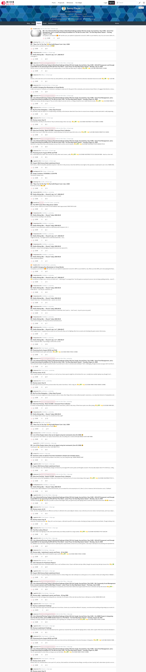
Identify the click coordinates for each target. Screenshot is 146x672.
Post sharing (45, 550)
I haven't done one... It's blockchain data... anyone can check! (46, 300)
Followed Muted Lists (87, 16)
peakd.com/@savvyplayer (60, 19)
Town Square (45, 150)
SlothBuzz (45, 52)
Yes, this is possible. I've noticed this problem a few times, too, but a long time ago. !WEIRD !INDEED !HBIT (57, 457)
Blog (28, 23)
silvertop (35, 42)
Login (105, 3)
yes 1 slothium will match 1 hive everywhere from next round (46, 196)
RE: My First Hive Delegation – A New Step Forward (46, 109)
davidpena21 (36, 171)
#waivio (42, 453)
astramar (35, 433)
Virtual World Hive (46, 85)
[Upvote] (44, 38)
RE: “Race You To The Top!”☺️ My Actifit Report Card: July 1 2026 (50, 44)
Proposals (61, 3)
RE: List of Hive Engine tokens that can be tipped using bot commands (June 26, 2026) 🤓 (57, 435)
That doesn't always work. (37, 175)
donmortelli (36, 192)
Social (44, 23)
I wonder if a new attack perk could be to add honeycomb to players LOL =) (49, 227)
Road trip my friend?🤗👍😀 (38, 185)
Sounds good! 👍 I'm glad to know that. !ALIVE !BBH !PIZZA (45, 447)
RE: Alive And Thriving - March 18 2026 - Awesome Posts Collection (50, 130)
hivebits (35, 28)
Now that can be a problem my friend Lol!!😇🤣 (42, 46)
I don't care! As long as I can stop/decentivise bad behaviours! (46, 320)
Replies (39, 23)
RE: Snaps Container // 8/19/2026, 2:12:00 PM (44, 173)
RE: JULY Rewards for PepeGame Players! (43, 562)
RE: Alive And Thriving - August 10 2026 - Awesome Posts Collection (51, 476)
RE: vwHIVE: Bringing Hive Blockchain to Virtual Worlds (47, 87)
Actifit (42, 42)
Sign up (111, 3)
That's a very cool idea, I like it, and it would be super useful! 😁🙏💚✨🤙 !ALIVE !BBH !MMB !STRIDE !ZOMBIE (58, 554)
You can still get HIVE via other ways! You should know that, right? (47, 416)
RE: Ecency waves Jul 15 (38, 372)
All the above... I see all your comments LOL (41, 289)
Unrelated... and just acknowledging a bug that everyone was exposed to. (49, 248)
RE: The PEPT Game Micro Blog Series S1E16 (44, 204)
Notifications (52, 23)
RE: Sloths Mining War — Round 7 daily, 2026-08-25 (46, 215)
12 (47, 418)
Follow (141, 7)
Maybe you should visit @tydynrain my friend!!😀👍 (44, 426)
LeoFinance (44, 107)
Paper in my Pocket (46, 528)
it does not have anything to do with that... (41, 217)
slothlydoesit (36, 484)
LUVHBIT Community (46, 433)
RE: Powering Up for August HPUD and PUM (44, 152)
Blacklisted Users (56, 16)
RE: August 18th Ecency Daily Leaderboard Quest (45, 163)
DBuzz (43, 75)
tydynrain (35, 63)
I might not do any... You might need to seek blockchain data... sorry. (47, 237)
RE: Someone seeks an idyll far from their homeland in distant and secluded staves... (55, 455)
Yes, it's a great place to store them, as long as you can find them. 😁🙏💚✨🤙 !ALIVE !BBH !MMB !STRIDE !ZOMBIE (60, 652)
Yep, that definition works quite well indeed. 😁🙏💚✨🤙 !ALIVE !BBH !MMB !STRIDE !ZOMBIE (54, 352)
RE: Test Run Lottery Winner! (39, 530)
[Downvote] (46, 38)
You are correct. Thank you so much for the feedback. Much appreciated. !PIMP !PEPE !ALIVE (53, 206)
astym (35, 453)
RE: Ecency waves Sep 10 (38, 120)
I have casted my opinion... (37, 258)
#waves (44, 118)
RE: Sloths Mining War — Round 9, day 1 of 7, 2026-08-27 (47, 54)
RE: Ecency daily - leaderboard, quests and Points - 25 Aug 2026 (49, 595)
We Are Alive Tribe (45, 28)
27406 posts (70, 14)
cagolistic (36, 161)
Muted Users (66, 16)
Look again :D (34, 56)
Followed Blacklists (76, 16)
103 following (78, 14)
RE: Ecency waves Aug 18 (38, 519)
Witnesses (70, 3)
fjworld (35, 202)
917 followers (61, 14)
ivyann (35, 443)
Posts (54, 3)
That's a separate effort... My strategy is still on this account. (46, 341)
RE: (32, 77)
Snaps (44, 171)
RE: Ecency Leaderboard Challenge (41, 605)
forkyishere (36, 52)
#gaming (44, 560)
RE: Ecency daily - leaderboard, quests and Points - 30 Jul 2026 (49, 552)
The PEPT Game (49, 202)
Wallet (117, 23)
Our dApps (78, 3)
